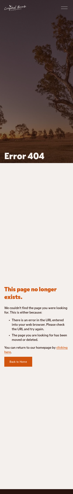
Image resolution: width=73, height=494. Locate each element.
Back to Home (18, 361)
